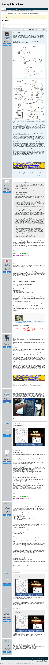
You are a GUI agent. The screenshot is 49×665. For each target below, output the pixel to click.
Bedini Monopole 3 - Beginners (34, 13)
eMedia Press (30, 10)
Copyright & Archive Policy (32, 663)
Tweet (8, 45)
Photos (4, 27)
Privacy (32, 658)
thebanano (7, 644)
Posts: (6, 42)
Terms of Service (38, 658)
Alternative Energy (10, 13)
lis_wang (7, 577)
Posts (4, 24)
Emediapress (9, 9)
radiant (28, 175)
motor (26, 175)
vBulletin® (41, 661)
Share (8, 43)
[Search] (30, 29)
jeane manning (16, 175)
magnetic (20, 175)
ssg (41, 175)
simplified (39, 175)
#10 (44, 608)
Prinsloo (7, 264)
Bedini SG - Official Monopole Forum (24, 13)
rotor (30, 175)
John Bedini (15, 13)
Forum (5, 13)
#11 (44, 640)
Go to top (45, 658)
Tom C (7, 184)
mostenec (7, 613)
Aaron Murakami (7, 37)
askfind (6, 428)
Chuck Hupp (7, 394)
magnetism (23, 175)
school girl (32, 175)
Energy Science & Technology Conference (22, 9)
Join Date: (5, 41)
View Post (29, 182)
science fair (36, 175)
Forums (3, 9)
